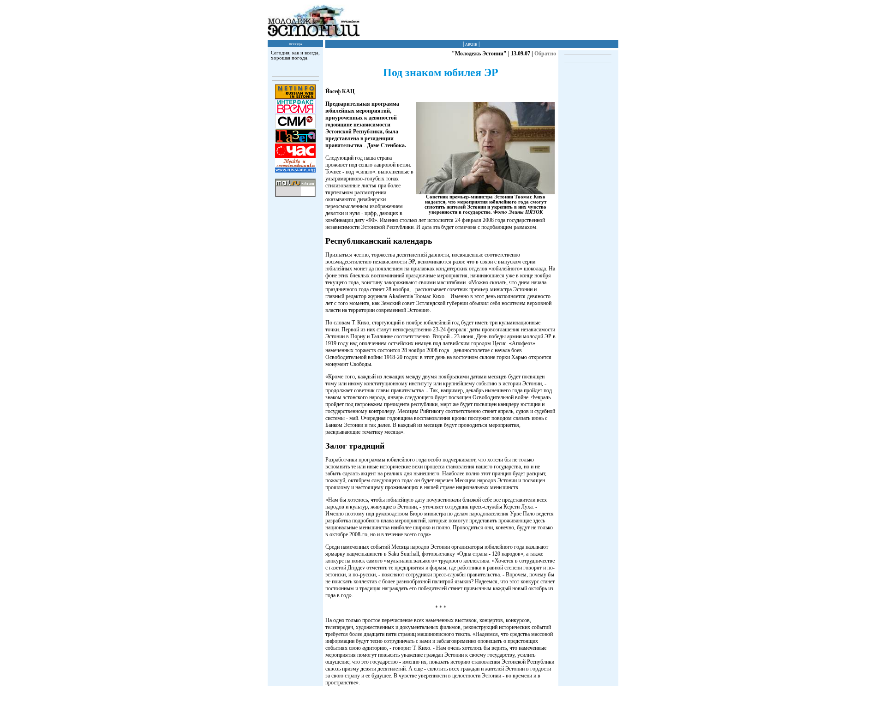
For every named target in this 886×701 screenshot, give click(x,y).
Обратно (545, 53)
